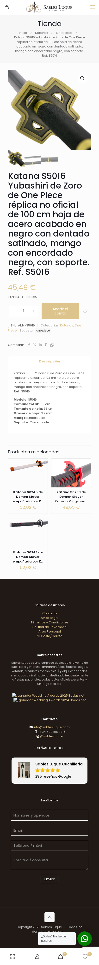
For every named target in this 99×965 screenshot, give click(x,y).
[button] (82, 78)
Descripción (49, 361)
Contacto (49, 613)
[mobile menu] (92, 7)
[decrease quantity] (13, 311)
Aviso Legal (49, 618)
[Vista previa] (85, 485)
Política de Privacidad (49, 627)
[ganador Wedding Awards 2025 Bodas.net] (48, 695)
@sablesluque (51, 736)
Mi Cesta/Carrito (49, 636)
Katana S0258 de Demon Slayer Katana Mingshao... (71, 496)
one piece (43, 330)
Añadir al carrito (60, 311)
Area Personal (49, 631)
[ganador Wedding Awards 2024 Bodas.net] (49, 700)
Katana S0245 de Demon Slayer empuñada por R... (28, 496)
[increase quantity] (34, 311)
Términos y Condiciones (49, 622)
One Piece (64, 32)
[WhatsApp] (52, 345)
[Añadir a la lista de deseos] (85, 478)
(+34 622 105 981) (51, 731)
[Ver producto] (42, 471)
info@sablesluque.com (51, 727)
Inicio (23, 32)
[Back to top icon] (49, 917)
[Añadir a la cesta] (42, 464)
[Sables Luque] (49, 7)
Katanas (41, 32)
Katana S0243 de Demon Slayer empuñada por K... (28, 557)
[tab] (49, 361)
